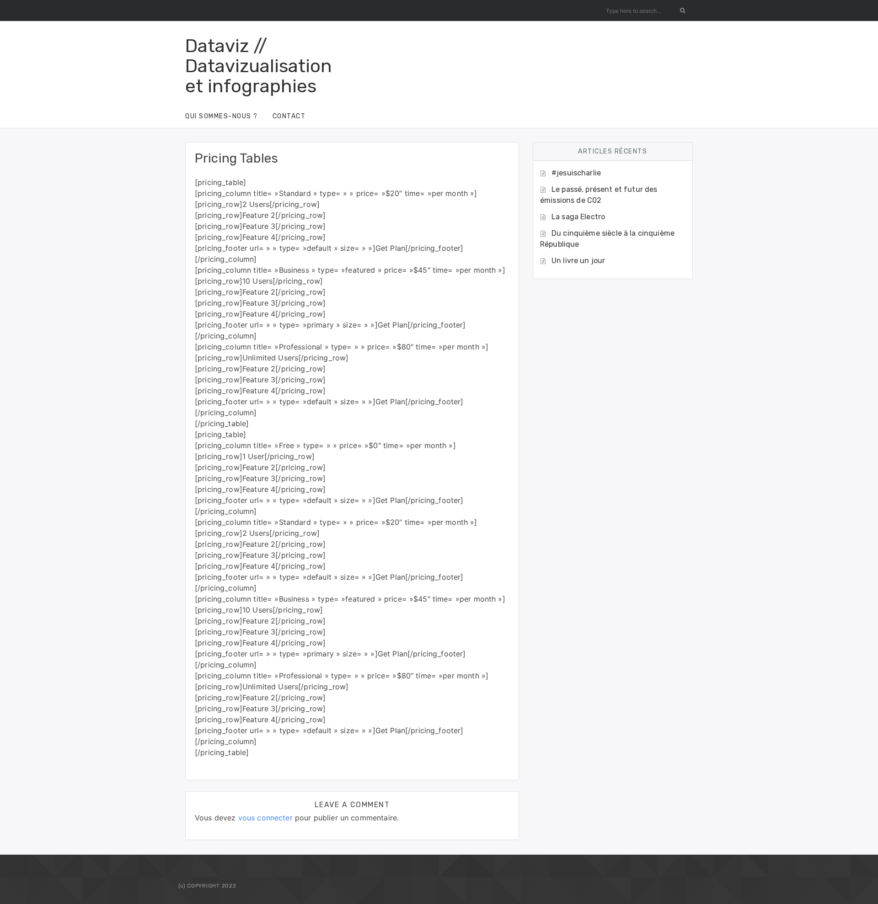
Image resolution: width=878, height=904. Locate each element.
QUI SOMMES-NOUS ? (221, 116)
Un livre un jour (578, 260)
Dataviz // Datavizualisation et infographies (258, 66)
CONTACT (289, 116)
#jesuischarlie (576, 173)
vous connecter (265, 817)
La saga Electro (578, 216)
